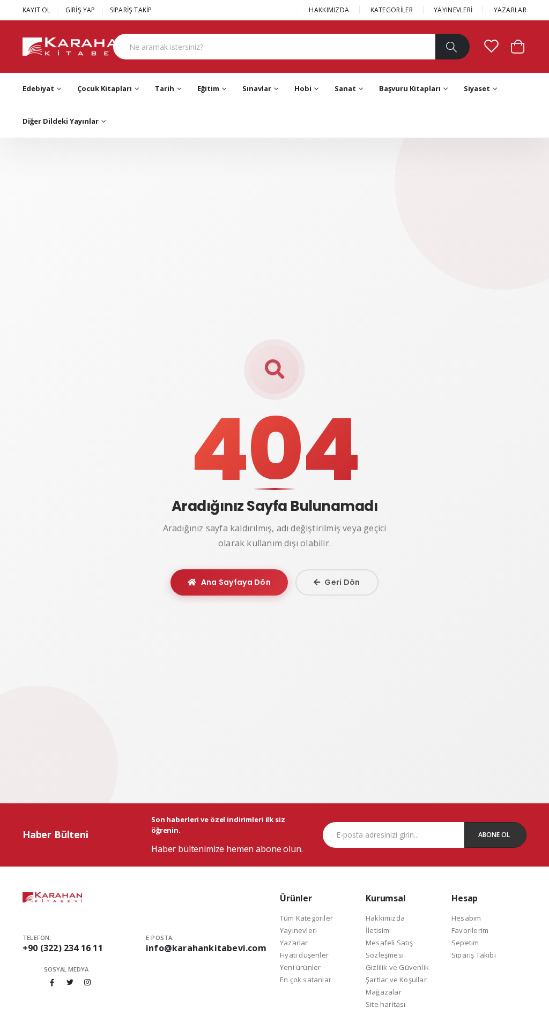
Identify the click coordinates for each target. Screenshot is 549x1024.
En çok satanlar (305, 979)
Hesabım (466, 918)
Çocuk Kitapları (104, 88)
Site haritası (386, 1004)
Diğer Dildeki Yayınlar (61, 121)
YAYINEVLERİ (453, 9)
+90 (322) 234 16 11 (63, 948)
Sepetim (465, 942)
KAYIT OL (37, 9)
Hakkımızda (385, 918)
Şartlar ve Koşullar (396, 979)
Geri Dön (342, 582)
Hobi (302, 88)
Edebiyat (38, 88)
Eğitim (208, 88)
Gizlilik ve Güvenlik (397, 967)
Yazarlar (294, 942)
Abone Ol (494, 834)
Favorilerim (469, 930)
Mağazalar (384, 992)
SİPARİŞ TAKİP (131, 9)
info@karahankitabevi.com (206, 948)
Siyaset (477, 88)
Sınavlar (256, 88)
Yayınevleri (298, 930)
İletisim (378, 930)
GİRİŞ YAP (80, 9)
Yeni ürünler (300, 967)
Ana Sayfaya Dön (236, 582)
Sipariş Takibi (473, 955)
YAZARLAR (510, 9)
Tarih (164, 88)
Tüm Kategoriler (306, 918)
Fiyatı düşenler (304, 955)
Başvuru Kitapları (410, 88)
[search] (452, 46)
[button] (517, 46)
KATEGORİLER (391, 9)
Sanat (345, 88)
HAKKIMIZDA (329, 9)
